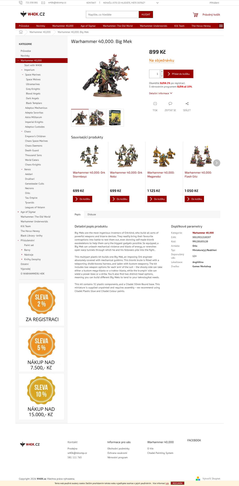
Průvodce (26, 50)
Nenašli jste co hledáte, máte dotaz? (124, 2)
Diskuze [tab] (92, 214)
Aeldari (29, 174)
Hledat (146, 14)
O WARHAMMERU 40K (33, 273)
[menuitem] (24, 26)
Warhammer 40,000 (31, 60)
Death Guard (32, 150)
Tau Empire (31, 197)
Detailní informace (159, 93)
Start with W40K (33, 65)
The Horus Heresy (30, 231)
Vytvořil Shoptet (211, 478)
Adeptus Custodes (35, 126)
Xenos (27, 169)
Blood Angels (33, 93)
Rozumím (177, 483)
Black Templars (34, 103)
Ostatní (25, 264)
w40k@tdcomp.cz (77, 453)
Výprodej (25, 268)
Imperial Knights (34, 122)
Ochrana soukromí (117, 453)
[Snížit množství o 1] (161, 76)
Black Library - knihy (31, 235)
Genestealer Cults (34, 183)
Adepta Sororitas (34, 112)
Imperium (29, 69)
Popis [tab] (77, 214)
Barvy (27, 249)
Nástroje (28, 254)
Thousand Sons (33, 155)
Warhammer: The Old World (35, 216)
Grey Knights (33, 88)
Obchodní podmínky (118, 448)
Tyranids (29, 202)
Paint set (29, 245)
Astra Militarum (33, 117)
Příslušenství (27, 240)
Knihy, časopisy (32, 259)
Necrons (29, 188)
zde (167, 483)
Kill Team (26, 226)
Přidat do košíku (181, 73)
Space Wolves (33, 79)
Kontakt (91, 2)
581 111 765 (75, 457)
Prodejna (72, 448)
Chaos (27, 131)
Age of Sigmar (28, 211)
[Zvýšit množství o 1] (161, 72)
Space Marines (33, 74)
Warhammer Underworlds (34, 221)
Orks (27, 193)
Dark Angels (32, 98)
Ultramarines (33, 84)
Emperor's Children (35, 136)
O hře (150, 448)
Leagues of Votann (35, 207)
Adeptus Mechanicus (36, 107)
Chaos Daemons (33, 145)
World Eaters (32, 160)
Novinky (25, 55)
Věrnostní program (117, 457)
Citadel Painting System (160, 453)
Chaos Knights (33, 164)
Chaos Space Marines (36, 140)
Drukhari (29, 178)
